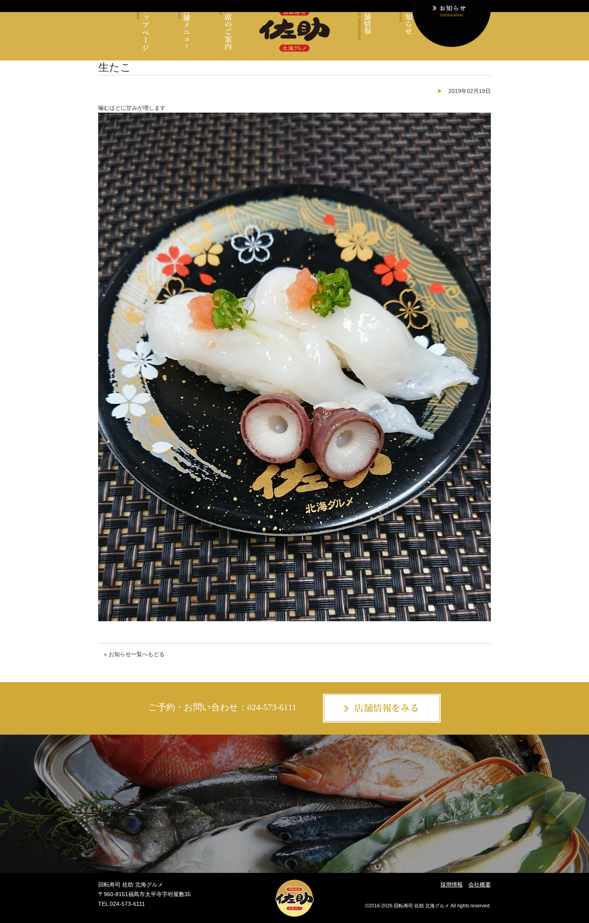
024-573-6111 (272, 708)
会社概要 (479, 884)
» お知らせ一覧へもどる (134, 654)
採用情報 (451, 884)
